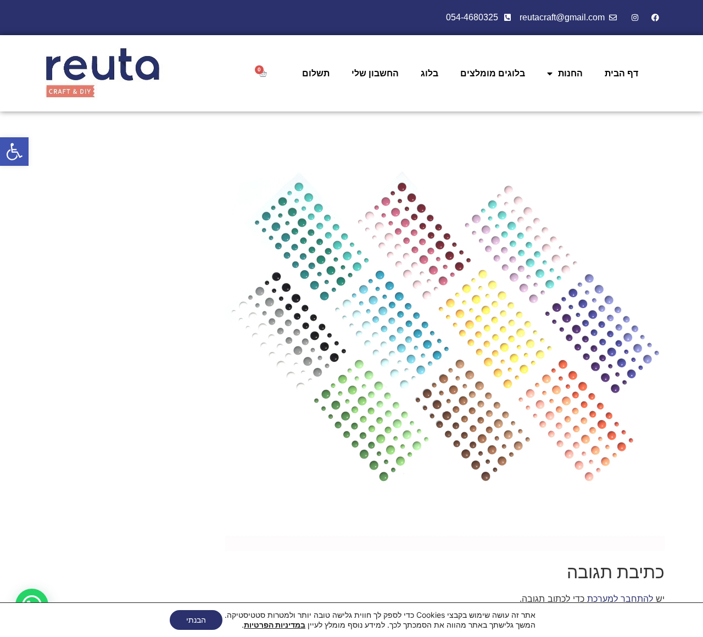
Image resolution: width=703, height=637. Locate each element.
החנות (570, 73)
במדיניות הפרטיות (274, 624)
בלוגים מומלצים (492, 73)
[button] (14, 151)
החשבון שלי (375, 73)
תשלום (316, 73)
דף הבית (621, 73)
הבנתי (196, 619)
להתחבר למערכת (620, 598)
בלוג (429, 73)
